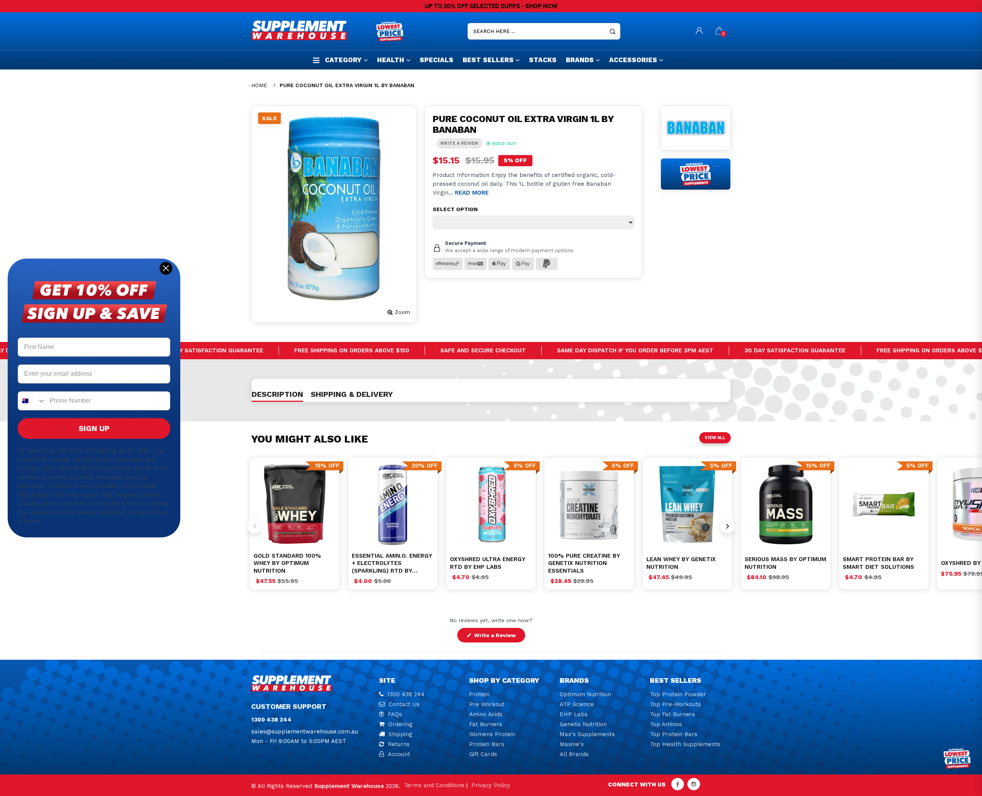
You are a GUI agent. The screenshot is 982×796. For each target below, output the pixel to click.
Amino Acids (486, 714)
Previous (255, 526)
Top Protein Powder (678, 694)
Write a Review (499, 637)
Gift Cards (483, 754)
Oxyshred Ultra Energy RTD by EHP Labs (487, 563)
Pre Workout (486, 704)
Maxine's (572, 744)
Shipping (400, 734)
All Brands (574, 754)
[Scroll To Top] (960, 746)
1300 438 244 (406, 694)
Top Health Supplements (685, 744)
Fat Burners (485, 724)
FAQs (395, 714)
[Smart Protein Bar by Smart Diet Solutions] (884, 504)
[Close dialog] (166, 268)
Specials (436, 60)
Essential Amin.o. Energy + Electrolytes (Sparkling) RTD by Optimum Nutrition (392, 563)
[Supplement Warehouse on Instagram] (693, 784)
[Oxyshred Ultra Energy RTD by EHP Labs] (491, 504)
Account (399, 754)
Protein (479, 694)
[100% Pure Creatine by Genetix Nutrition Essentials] (589, 504)
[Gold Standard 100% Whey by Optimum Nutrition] (295, 504)
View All (715, 437)
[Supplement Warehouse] (311, 30)
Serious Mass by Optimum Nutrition (785, 563)
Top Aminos (666, 724)
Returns (399, 744)
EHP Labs (574, 714)
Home (259, 85)
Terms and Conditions (434, 785)
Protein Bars (486, 744)
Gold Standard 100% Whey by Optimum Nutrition (287, 563)
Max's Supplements (587, 734)
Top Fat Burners (672, 714)
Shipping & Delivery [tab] (352, 394)
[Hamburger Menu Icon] (316, 60)
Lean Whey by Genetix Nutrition (681, 563)
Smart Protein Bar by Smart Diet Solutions (878, 563)
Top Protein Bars (673, 734)
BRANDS (580, 60)
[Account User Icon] (699, 31)
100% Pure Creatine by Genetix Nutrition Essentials (584, 563)
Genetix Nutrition (583, 724)
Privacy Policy (490, 785)
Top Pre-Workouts (675, 704)
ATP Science (577, 704)
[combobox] (32, 401)
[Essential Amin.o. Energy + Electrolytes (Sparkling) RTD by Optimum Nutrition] (393, 504)
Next (727, 526)
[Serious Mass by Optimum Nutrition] (786, 504)
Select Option (455, 209)
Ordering (400, 724)
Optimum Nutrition (585, 694)
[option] (295, 504)
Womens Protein (492, 734)
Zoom (402, 312)
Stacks (543, 60)
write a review (459, 143)
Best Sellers (488, 60)
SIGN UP (94, 428)
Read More (472, 192)
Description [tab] (277, 394)
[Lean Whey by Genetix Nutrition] (687, 504)
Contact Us (404, 704)
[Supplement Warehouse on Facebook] (677, 784)
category (343, 60)
